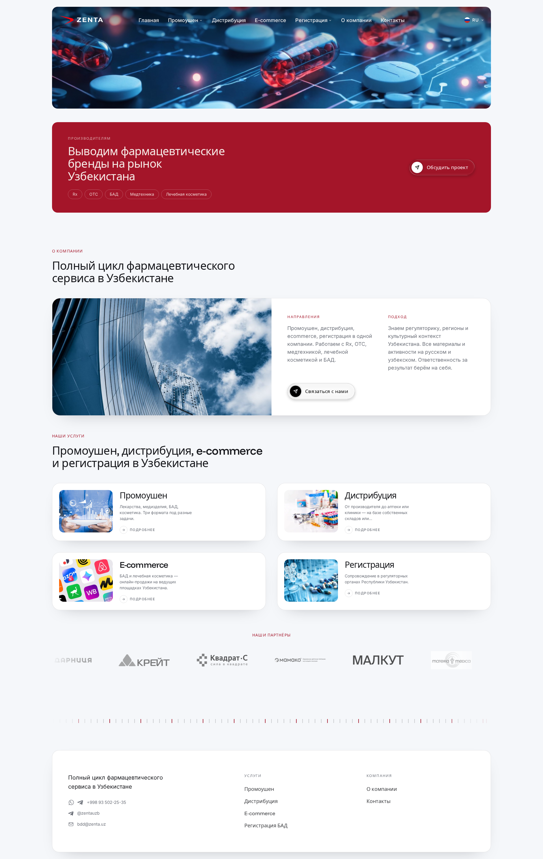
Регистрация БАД (265, 825)
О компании (356, 20)
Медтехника (142, 194)
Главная (149, 20)
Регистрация (311, 20)
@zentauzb (88, 813)
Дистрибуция (229, 20)
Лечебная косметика (186, 194)
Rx (75, 194)
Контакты (393, 20)
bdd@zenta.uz (91, 824)
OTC (93, 194)
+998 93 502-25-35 (106, 802)
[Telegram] (80, 802)
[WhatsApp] (71, 802)
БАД (114, 194)
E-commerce (270, 20)
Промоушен (183, 20)
